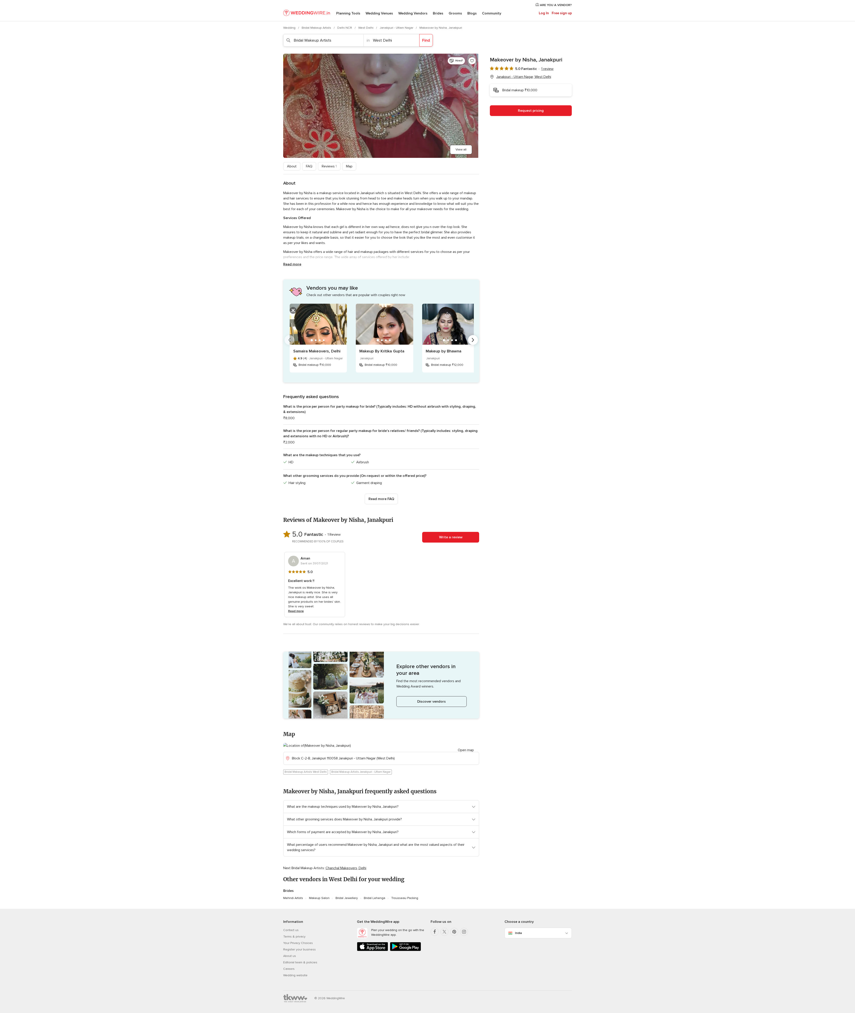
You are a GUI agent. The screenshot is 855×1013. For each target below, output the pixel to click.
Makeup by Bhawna (443, 351)
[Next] (473, 340)
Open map (466, 750)
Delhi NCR (345, 28)
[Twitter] (444, 932)
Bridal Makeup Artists (317, 28)
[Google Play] (405, 950)
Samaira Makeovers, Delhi (316, 351)
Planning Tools (348, 13)
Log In (544, 13)
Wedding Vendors (413, 13)
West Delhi (366, 28)
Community (491, 13)
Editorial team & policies (300, 962)
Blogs (472, 13)
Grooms (455, 13)
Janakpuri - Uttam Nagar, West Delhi (523, 77)
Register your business (299, 949)
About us (289, 956)
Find (426, 40)
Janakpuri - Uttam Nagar (397, 28)
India (518, 933)
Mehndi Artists (293, 898)
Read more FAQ (381, 499)
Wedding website (295, 975)
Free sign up (562, 13)
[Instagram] (464, 932)
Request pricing (531, 110)
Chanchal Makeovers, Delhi (346, 868)
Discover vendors (431, 701)
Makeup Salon (319, 898)
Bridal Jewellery (347, 898)
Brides (438, 13)
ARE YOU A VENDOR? (555, 5)
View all (461, 149)
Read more (292, 264)
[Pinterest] (454, 932)
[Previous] (289, 340)
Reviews (329, 166)
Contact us (291, 930)
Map (349, 166)
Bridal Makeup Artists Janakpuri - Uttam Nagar (361, 772)
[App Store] (372, 950)
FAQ (309, 166)
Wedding (289, 28)
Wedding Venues (379, 13)
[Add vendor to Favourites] (472, 60)
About (292, 166)
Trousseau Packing (404, 898)
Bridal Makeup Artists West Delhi (306, 772)
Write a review (450, 537)
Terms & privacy (294, 936)
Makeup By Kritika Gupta (381, 351)
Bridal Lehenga (374, 898)
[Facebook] (435, 932)
